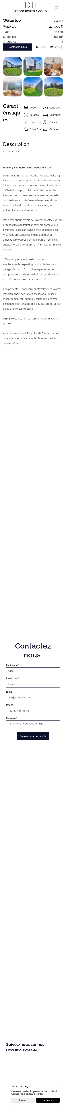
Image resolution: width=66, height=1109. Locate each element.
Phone (10, 705)
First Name (12, 665)
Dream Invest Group (30, 11)
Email (9, 692)
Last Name (12, 678)
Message (11, 718)
